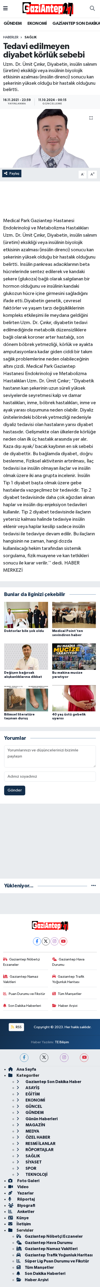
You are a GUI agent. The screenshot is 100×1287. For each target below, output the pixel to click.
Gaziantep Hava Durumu (68, 962)
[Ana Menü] (5, 9)
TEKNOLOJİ (36, 1174)
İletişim (24, 1224)
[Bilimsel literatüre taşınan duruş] (26, 698)
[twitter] (44, 1057)
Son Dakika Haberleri (24, 1006)
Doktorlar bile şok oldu (24, 631)
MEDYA (32, 1131)
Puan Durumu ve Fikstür (27, 994)
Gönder (15, 790)
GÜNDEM (13, 23)
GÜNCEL (33, 1106)
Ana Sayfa (26, 1069)
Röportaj (26, 1199)
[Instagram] (54, 941)
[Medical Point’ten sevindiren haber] (74, 615)
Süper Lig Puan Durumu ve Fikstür (57, 1261)
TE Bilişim (62, 1042)
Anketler (25, 1212)
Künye (23, 1218)
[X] (46, 941)
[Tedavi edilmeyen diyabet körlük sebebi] (50, 138)
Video (23, 1187)
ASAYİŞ (32, 1088)
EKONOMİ (37, 23)
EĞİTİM (32, 1094)
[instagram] (64, 1057)
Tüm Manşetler (70, 994)
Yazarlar (25, 1193)
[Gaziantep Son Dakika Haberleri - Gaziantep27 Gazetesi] (47, 9)
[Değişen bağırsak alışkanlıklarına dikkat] (26, 657)
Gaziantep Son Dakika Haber (53, 1082)
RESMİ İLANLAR (40, 1144)
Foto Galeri (28, 1181)
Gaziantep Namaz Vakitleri (21, 979)
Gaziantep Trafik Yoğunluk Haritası (68, 979)
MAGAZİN (35, 1125)
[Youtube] (63, 941)
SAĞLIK (31, 37)
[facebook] (24, 1057)
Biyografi (26, 1205)
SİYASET (33, 1162)
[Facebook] (37, 941)
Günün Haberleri (41, 1119)
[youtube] (84, 1057)
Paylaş (14, 173)
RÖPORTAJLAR (39, 1150)
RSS (18, 1027)
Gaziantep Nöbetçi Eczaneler (21, 962)
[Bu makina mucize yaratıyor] (74, 657)
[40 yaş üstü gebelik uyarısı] (74, 698)
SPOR (30, 1168)
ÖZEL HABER (37, 1137)
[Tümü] (93, 886)
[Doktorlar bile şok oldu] (26, 615)
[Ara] (92, 9)
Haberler (10, 37)
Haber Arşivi (67, 1006)
